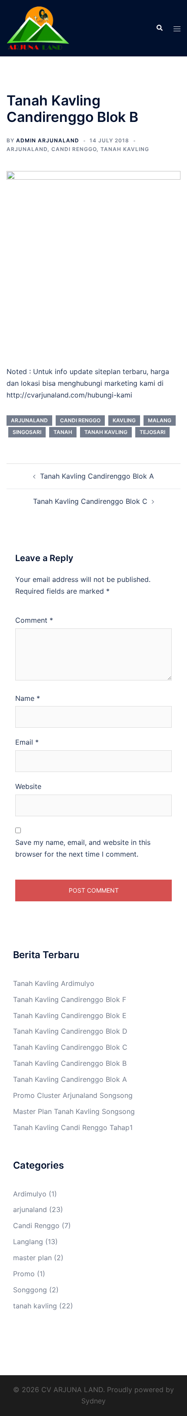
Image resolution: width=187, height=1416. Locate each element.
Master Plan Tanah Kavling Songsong (74, 1111)
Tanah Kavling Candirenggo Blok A (97, 476)
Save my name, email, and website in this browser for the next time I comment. (82, 848)
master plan (32, 1257)
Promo (24, 1273)
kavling (124, 420)
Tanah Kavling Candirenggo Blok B (70, 1063)
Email (27, 742)
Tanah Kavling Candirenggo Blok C (90, 501)
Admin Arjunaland (47, 140)
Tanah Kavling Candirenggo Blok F (69, 999)
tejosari (152, 432)
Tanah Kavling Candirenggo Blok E (70, 1015)
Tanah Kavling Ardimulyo (53, 983)
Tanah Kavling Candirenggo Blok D (70, 1031)
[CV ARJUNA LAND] (38, 27)
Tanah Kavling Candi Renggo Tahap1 (73, 1127)
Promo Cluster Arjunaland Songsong (73, 1095)
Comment (34, 620)
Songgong (30, 1289)
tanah (62, 432)
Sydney (93, 1400)
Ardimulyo (30, 1193)
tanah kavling (124, 149)
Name (27, 698)
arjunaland (27, 149)
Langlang (28, 1241)
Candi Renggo (74, 149)
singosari (27, 432)
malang (159, 420)
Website (28, 786)
